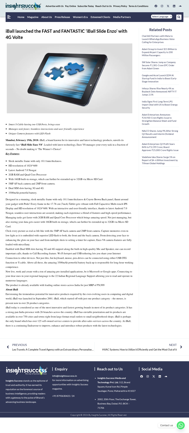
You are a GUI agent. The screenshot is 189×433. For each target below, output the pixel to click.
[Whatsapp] (181, 425)
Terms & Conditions (138, 6)
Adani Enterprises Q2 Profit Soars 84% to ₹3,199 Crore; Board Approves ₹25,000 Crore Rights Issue (160, 147)
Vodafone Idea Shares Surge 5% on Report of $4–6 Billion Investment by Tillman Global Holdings (160, 160)
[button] (178, 17)
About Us (46, 17)
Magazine (32, 17)
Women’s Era (80, 17)
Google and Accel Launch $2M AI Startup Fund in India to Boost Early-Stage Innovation (159, 78)
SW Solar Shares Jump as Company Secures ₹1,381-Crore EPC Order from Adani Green (159, 65)
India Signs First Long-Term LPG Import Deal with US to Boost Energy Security (160, 104)
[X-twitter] (168, 6)
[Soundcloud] (180, 6)
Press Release (62, 17)
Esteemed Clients (100, 17)
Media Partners (122, 17)
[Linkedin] (174, 6)
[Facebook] (156, 6)
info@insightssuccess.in (64, 375)
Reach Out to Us (103, 6)
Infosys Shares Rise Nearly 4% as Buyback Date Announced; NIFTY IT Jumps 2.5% (159, 91)
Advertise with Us (55, 6)
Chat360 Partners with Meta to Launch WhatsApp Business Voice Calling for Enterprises (158, 39)
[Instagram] (162, 6)
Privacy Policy (120, 6)
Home (21, 17)
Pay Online (70, 6)
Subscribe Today (86, 6)
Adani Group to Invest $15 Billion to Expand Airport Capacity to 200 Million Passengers (159, 52)
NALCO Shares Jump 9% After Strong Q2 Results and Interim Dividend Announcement (160, 134)
